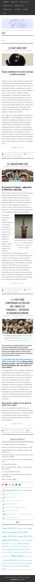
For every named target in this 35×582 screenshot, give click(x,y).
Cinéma (20, 546)
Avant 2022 (14, 2)
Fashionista (13, 579)
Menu (4, 33)
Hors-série (17, 9)
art (27, 154)
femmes (8, 292)
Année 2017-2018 (21, 528)
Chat (30, 154)
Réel (10, 566)
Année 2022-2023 (24, 2)
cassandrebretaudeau (17, 316)
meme (10, 156)
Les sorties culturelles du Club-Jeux (11, 472)
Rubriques (6, 2)
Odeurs (14, 563)
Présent (26, 563)
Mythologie (15, 156)
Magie (30, 560)
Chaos (15, 546)
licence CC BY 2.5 (23, 340)
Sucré (16, 566)
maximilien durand (24, 432)
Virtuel (3, 568)
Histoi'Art (9, 556)
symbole (20, 156)
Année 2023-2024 (7, 5)
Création (24, 546)
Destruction (29, 546)
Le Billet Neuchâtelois (23, 560)
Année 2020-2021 (10, 536)
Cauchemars (11, 546)
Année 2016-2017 (9, 528)
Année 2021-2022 (25, 536)
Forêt (3, 552)
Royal (7, 566)
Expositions (18, 549)
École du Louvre (10, 432)
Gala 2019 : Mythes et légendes (16, 552)
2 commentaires (29, 316)
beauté (30, 290)
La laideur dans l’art (17, 164)
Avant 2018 (5, 546)
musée (31, 432)
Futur (6, 552)
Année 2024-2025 (19, 5)
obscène (17, 292)
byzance (4, 432)
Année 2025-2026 (7, 9)
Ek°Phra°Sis (4, 549)
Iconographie (5, 156)
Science (13, 566)
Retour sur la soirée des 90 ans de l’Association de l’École (17, 447)
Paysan (18, 563)
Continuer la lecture (17, 147)
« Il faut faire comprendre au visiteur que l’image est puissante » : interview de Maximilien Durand (17, 306)
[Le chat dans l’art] (17, 59)
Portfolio (23, 563)
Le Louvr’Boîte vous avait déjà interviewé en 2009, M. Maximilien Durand (17, 360)
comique (4, 292)
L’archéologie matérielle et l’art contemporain (14, 444)
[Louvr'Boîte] (17, 23)
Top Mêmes (26, 566)
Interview (25, 9)
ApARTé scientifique (23, 544)
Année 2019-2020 (18, 532)
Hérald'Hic (7, 560)
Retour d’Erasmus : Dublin (9, 479)
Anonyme (16, 50)
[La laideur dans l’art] (17, 175)
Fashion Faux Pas (26, 549)
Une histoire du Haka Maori (9, 464)
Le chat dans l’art (17, 48)
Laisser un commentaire (26, 50)
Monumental (21, 430)
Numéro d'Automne (17, 154)
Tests (4, 13)
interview (17, 432)
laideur (12, 292)
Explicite (11, 549)
